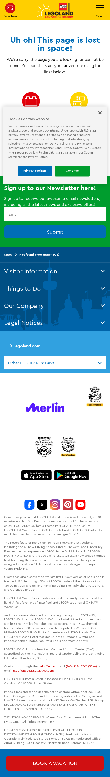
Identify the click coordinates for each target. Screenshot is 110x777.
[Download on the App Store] (36, 475)
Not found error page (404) (39, 254)
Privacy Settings (34, 170)
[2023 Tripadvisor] (94, 395)
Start (8, 254)
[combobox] (55, 362)
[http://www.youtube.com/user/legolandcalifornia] (80, 504)
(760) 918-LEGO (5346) (81, 666)
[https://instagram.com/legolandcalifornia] (55, 504)
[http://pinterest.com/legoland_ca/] (68, 504)
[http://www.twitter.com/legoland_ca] (42, 504)
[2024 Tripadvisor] (44, 446)
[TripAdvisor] (68, 446)
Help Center (47, 666)
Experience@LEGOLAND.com (33, 670)
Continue (72, 170)
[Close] (100, 112)
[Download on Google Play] (71, 475)
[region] (55, 145)
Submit (55, 231)
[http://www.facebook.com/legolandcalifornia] (29, 504)
